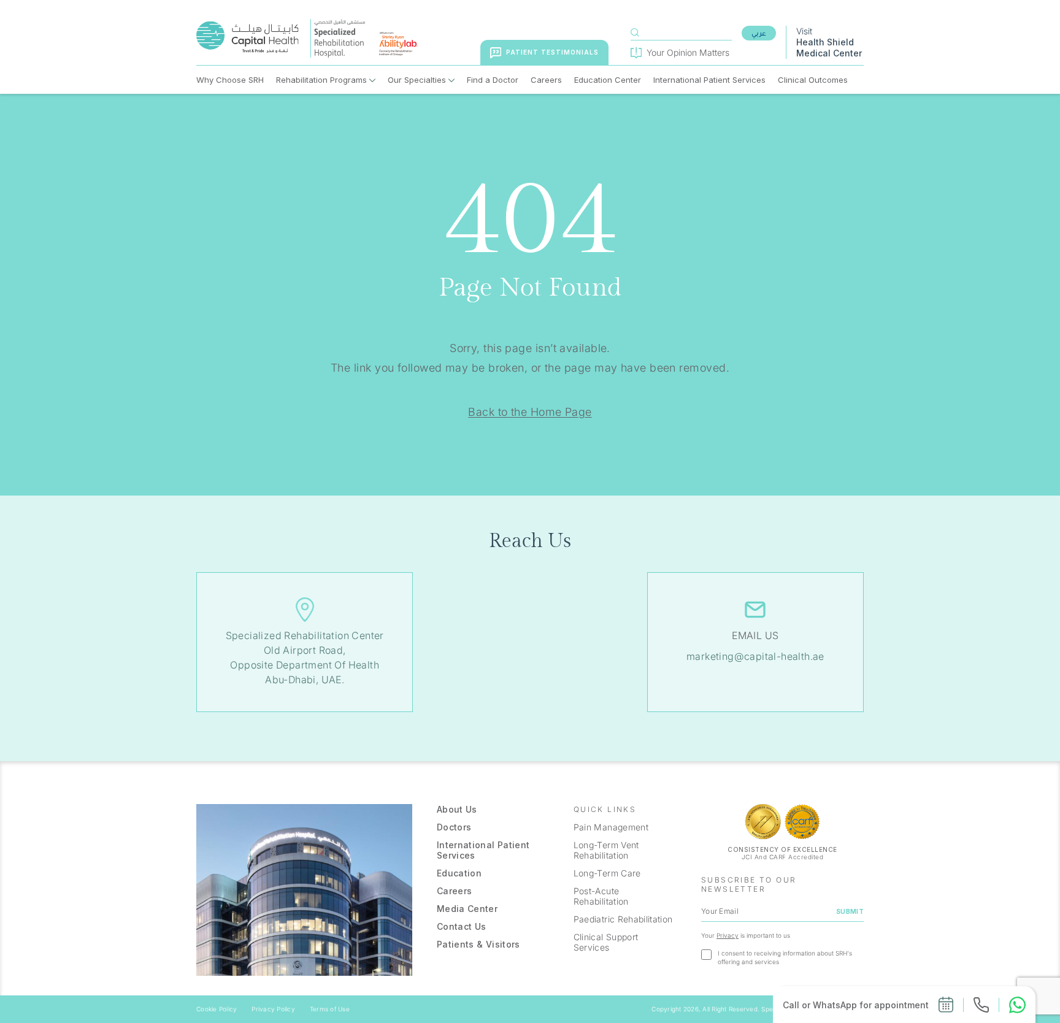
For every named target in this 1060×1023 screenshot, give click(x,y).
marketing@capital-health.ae (755, 656)
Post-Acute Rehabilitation (601, 896)
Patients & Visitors (478, 944)
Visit (829, 42)
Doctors (454, 827)
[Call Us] (981, 1005)
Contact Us (461, 926)
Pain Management (611, 827)
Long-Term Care (607, 873)
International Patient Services (709, 79)
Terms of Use (330, 1009)
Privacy (727, 935)
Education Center (607, 79)
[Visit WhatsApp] (1017, 1005)
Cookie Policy (216, 1009)
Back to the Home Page (529, 411)
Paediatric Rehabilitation (623, 919)
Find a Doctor (492, 79)
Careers (546, 79)
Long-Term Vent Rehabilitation (606, 850)
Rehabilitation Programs (321, 79)
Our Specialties (417, 79)
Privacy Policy (273, 1009)
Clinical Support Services (606, 942)
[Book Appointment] (946, 1005)
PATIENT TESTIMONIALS (552, 52)
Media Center (467, 908)
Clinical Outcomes (813, 79)
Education (459, 873)
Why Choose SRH (230, 79)
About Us (457, 809)
